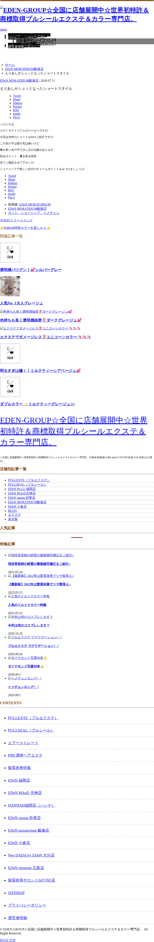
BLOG (12, 510)
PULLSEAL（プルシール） (27, 484)
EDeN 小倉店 (17, 506)
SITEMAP (16, 893)
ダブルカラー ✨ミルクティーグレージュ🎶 (37, 404)
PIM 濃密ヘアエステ (25, 755)
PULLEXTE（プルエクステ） (29, 480)
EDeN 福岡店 (19, 780)
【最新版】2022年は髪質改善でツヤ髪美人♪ (39, 584)
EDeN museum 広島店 (26, 868)
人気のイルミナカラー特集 (27, 605)
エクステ (14, 514)
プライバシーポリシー (24, 45)
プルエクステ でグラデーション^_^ (33, 646)
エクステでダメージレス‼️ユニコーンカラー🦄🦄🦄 (45, 337)
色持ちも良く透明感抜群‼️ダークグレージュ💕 (41, 320)
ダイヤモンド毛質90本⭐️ (26, 666)
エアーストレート (23, 743)
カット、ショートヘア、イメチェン (33, 213)
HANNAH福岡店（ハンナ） (31, 805)
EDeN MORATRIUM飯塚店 (19, 80)
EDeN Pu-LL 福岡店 (22, 489)
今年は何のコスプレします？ (29, 625)
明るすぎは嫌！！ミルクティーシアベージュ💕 (40, 371)
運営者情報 (16, 46)
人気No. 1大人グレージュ (21, 303)
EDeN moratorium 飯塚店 (28, 830)
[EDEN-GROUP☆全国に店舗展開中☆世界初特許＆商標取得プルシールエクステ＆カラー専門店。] (77, 18)
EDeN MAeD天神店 (22, 493)
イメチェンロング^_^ (23, 687)
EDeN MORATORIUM (35, 204)
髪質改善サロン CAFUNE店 (31, 880)
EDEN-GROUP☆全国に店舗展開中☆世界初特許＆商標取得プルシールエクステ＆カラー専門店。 (74, 431)
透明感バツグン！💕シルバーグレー (31, 270)
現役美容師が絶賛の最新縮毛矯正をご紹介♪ (39, 563)
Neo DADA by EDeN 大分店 (31, 855)
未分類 (13, 519)
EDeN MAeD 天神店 (25, 793)
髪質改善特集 (19, 768)
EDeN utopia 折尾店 (21, 497)
